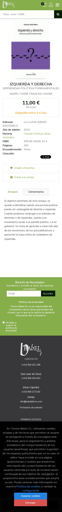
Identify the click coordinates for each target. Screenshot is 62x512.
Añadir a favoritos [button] (24, 168)
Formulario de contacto (31, 407)
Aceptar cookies (30, 496)
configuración (30, 490)
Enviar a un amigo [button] (24, 177)
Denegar (30, 502)
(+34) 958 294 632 (31, 378)
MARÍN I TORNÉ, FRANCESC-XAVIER (31, 93)
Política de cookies (28, 486)
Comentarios (36, 191)
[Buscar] (58, 14)
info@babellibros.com (31, 401)
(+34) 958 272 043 (31, 391)
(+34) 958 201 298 (31, 364)
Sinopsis (13, 191)
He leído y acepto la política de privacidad (11, 326)
